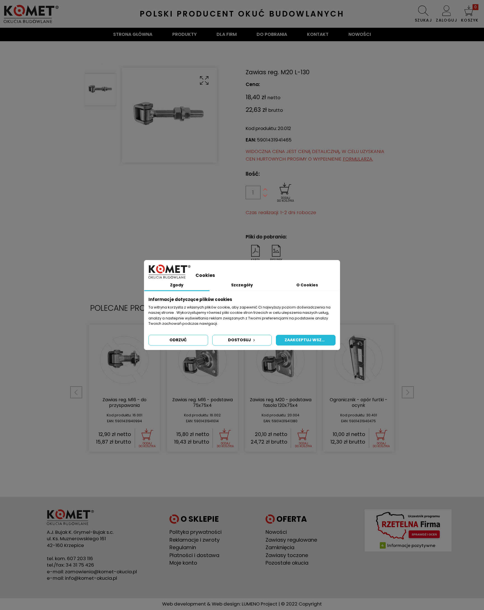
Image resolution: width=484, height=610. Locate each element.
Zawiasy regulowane (291, 539)
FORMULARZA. (358, 159)
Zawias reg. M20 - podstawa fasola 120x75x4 (280, 402)
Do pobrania (272, 34)
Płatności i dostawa (194, 555)
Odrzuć (178, 340)
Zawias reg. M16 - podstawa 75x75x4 (202, 402)
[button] (469, 14)
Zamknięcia (280, 547)
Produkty (184, 34)
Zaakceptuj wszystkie (310, 340)
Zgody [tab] (176, 285)
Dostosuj (240, 340)
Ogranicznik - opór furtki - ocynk (358, 402)
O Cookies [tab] (307, 285)
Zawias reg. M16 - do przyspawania (124, 402)
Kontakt (318, 34)
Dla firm (227, 34)
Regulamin (182, 547)
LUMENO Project (259, 603)
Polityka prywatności (195, 531)
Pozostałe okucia (287, 562)
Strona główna (132, 34)
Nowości (359, 34)
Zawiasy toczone (287, 555)
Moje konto (183, 562)
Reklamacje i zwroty (194, 539)
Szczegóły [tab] (242, 285)
